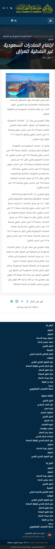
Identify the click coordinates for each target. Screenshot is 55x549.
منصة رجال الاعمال (46, 432)
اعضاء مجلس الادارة (45, 342)
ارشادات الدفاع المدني (44, 436)
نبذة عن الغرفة (47, 382)
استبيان (50, 330)
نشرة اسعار (48, 408)
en (7, 8)
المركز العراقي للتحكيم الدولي (41, 354)
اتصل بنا (49, 325)
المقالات (50, 358)
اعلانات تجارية (47, 396)
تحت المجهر (48, 420)
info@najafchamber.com (33, 536)
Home (50, 386)
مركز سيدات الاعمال (45, 378)
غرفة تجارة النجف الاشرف (43, 36)
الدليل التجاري (48, 346)
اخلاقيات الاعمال (47, 412)
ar (4, 8)
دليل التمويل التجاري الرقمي (42, 362)
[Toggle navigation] (50, 20)
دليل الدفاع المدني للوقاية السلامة (39, 366)
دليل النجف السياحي (45, 404)
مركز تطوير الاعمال (46, 370)
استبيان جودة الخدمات (44, 338)
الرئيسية (50, 350)
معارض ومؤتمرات (46, 428)
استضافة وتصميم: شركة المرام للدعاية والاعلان (27, 547)
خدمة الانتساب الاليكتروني (41, 389)
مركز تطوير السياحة (45, 374)
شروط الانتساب (47, 424)
